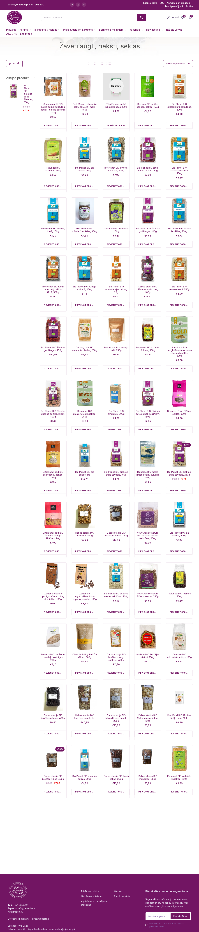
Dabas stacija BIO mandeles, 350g (147, 777)
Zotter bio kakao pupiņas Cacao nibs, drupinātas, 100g (53, 596)
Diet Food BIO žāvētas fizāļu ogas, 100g (179, 717)
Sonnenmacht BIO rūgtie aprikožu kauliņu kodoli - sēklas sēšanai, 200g (53, 108)
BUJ (162, 3)
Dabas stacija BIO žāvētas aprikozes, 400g (148, 289)
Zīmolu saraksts (122, 896)
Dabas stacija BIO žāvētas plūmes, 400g (53, 717)
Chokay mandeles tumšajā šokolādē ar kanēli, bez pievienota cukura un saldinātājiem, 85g (53, 840)
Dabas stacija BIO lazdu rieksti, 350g (116, 777)
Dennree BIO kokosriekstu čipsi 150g (179, 656)
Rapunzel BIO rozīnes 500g (179, 595)
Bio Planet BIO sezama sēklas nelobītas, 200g (116, 595)
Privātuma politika (90, 891)
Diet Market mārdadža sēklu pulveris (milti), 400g (85, 107)
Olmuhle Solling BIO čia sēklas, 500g (84, 656)
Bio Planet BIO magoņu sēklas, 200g (84, 777)
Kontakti (118, 891)
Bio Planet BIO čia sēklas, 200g (84, 169)
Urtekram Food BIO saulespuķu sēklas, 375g (53, 475)
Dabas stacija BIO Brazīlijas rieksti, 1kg (84, 717)
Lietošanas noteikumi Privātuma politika (28, 918)
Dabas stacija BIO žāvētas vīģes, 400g (53, 777)
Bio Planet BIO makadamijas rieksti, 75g (116, 289)
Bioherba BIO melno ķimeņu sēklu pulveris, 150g (148, 475)
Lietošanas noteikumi (91, 896)
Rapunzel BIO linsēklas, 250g (116, 230)
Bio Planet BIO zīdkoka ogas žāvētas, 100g (116, 473)
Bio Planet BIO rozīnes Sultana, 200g (85, 835)
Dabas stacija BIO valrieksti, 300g (84, 534)
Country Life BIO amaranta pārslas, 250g (84, 349)
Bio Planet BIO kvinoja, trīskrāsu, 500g (116, 169)
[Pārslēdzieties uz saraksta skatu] (89, 63)
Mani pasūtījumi (174, 6)
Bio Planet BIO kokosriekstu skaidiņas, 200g (179, 107)
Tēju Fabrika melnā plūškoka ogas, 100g (116, 105)
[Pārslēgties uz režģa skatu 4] (109, 63)
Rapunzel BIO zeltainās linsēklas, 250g (179, 777)
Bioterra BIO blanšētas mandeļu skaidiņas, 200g (53, 657)
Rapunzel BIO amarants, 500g (53, 169)
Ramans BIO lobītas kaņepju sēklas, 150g (148, 105)
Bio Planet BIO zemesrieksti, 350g (179, 288)
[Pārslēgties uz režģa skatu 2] (95, 63)
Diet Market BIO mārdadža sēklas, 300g (84, 230)
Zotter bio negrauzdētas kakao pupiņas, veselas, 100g (85, 596)
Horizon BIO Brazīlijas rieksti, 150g (147, 656)
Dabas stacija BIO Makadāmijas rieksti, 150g (148, 718)
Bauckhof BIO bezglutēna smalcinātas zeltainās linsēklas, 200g (179, 351)
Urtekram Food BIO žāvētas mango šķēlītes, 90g (53, 535)
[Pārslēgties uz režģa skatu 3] (101, 63)
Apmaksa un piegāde (178, 3)
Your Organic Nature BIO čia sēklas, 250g (148, 595)
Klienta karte (150, 3)
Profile (189, 6)
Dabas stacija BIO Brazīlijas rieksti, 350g (116, 534)
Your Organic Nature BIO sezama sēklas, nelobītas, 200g (147, 535)
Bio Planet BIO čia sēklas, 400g (179, 534)
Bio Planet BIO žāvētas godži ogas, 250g (53, 349)
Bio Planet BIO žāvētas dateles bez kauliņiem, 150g (148, 414)
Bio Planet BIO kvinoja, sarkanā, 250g (85, 288)
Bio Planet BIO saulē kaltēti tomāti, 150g (147, 169)
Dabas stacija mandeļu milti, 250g (116, 349)
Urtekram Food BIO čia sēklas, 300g (179, 412)
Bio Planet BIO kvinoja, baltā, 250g (53, 230)
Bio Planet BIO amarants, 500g (116, 412)
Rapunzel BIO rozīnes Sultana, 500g (147, 349)
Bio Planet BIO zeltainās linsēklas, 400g (179, 170)
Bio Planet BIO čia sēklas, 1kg (84, 473)
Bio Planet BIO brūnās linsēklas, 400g (179, 230)
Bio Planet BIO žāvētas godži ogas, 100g (148, 230)
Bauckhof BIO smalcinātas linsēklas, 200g (84, 414)
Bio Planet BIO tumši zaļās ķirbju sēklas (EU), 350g (53, 289)
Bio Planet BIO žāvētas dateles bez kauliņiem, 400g (53, 414)
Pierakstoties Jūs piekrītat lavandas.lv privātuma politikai (166, 925)
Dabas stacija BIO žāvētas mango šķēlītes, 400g (116, 657)
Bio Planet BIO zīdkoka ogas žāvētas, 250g (179, 473)
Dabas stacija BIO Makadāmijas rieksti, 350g (116, 718)
